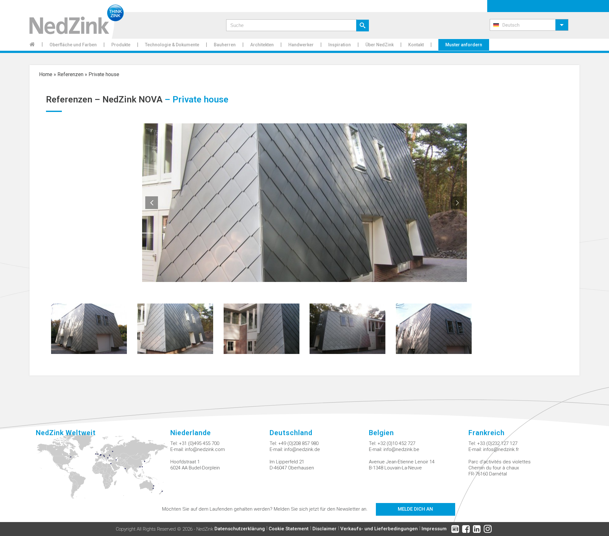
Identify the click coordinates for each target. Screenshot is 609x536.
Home (45, 74)
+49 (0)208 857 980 (298, 443)
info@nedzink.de (302, 449)
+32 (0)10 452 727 (396, 443)
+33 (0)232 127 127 (497, 443)
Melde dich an (415, 509)
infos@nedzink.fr (501, 449)
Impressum (434, 528)
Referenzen (70, 74)
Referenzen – (74, 99)
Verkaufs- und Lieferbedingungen (379, 528)
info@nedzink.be (401, 449)
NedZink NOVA (132, 99)
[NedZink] (76, 19)
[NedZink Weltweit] (103, 470)
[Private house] (89, 328)
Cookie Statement (289, 528)
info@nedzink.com (205, 449)
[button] (529, 25)
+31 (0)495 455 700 (199, 443)
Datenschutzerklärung (239, 528)
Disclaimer (324, 528)
